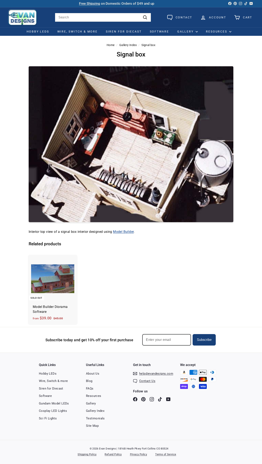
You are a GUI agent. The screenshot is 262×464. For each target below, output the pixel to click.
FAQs (90, 388)
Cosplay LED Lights (53, 411)
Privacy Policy (138, 454)
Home (111, 45)
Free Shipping (89, 4)
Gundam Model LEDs (54, 403)
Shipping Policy (87, 454)
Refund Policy (113, 454)
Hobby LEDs (38, 31)
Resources (217, 31)
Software (159, 31)
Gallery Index (128, 45)
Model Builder (123, 232)
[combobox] (103, 17)
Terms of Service (165, 454)
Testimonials (95, 418)
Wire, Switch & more (53, 381)
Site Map (92, 426)
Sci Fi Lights (48, 418)
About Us (92, 373)
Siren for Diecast (124, 31)
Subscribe (204, 339)
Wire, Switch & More (77, 31)
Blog (89, 381)
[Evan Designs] (22, 17)
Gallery (186, 31)
